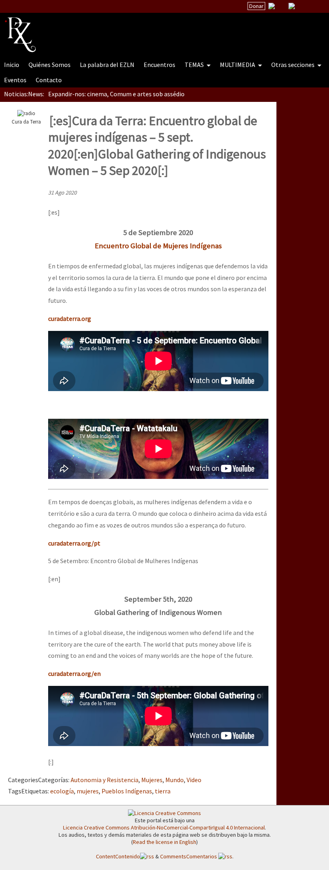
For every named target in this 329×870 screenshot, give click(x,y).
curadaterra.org (69, 318)
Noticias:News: (24, 94)
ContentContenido (118, 856)
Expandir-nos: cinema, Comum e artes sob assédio (116, 94)
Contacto (49, 80)
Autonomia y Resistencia (104, 780)
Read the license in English (164, 842)
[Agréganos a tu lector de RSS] (316, 6)
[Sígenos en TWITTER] (281, 6)
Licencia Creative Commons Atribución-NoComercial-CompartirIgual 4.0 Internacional (164, 827)
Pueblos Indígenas (127, 791)
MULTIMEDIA (238, 65)
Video (194, 780)
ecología (62, 791)
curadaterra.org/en (74, 673)
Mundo (174, 780)
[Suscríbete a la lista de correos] (271, 7)
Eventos (15, 80)
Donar (256, 6)
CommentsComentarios (189, 856)
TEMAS (195, 65)
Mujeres (151, 780)
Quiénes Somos (49, 65)
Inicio (11, 65)
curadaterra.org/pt (74, 543)
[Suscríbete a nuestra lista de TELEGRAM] (291, 6)
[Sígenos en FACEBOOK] (302, 6)
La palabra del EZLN (107, 65)
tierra (163, 791)
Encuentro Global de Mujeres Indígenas (158, 245)
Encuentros (159, 65)
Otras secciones (293, 65)
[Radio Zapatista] (157, 30)
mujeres (88, 791)
